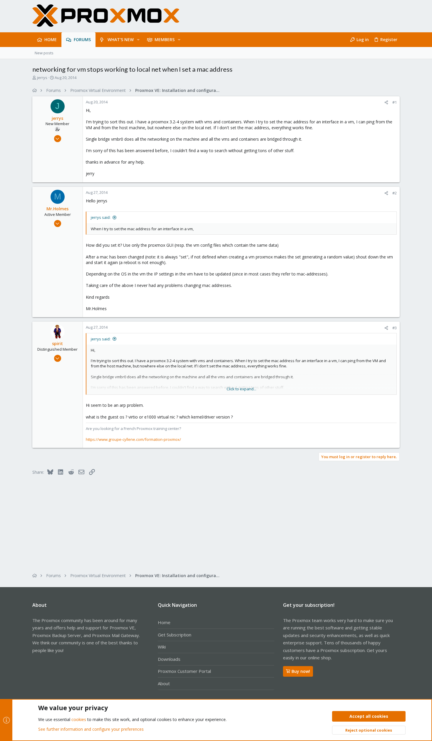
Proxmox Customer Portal (184, 671)
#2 (394, 193)
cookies (78, 719)
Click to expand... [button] (241, 388)
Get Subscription (174, 635)
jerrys (42, 77)
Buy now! (301, 671)
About (164, 683)
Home (164, 622)
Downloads (169, 659)
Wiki (162, 647)
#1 (394, 102)
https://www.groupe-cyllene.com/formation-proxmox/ (133, 439)
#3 (394, 327)
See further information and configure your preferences (91, 729)
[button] (138, 39)
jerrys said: (100, 217)
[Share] (386, 102)
